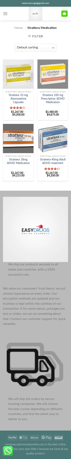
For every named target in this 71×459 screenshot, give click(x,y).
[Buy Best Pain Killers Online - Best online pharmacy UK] (35, 14)
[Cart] (64, 13)
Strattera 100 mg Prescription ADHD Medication (53, 99)
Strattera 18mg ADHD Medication (18, 161)
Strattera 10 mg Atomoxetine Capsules (18, 99)
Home (18, 27)
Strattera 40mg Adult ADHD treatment (53, 161)
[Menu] (5, 13)
